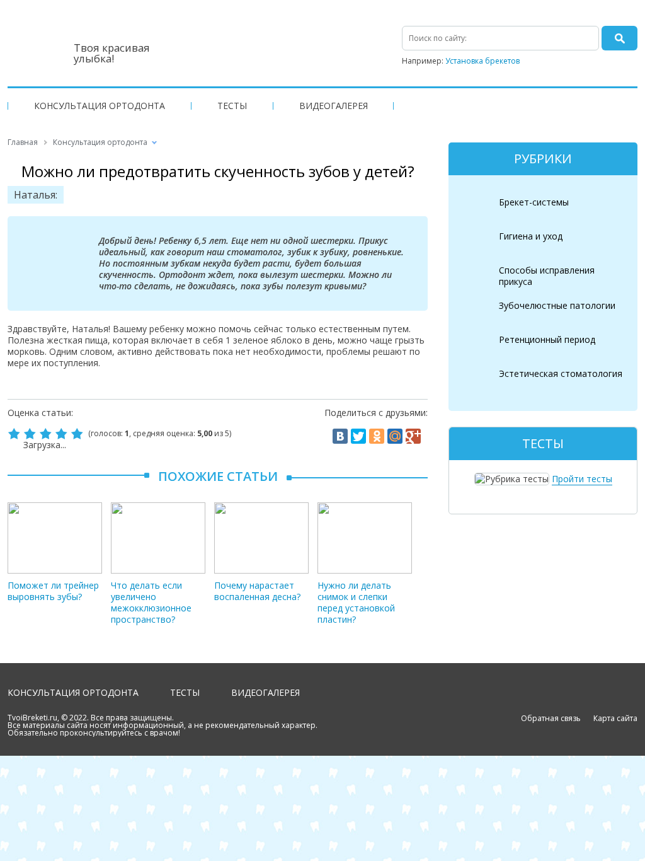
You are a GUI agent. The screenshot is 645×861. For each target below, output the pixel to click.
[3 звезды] (47, 433)
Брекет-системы (534, 202)
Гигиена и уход (530, 236)
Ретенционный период (547, 339)
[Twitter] (358, 436)
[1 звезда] (15, 433)
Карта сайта (615, 718)
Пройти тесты (582, 479)
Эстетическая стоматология (560, 373)
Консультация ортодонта (99, 106)
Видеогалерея (333, 106)
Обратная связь (551, 718)
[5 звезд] (78, 433)
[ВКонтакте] (340, 436)
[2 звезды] (31, 433)
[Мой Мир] (394, 436)
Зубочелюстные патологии (557, 305)
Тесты (232, 106)
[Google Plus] (413, 436)
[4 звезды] (63, 433)
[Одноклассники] (376, 436)
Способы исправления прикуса (547, 275)
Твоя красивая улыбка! (112, 53)
